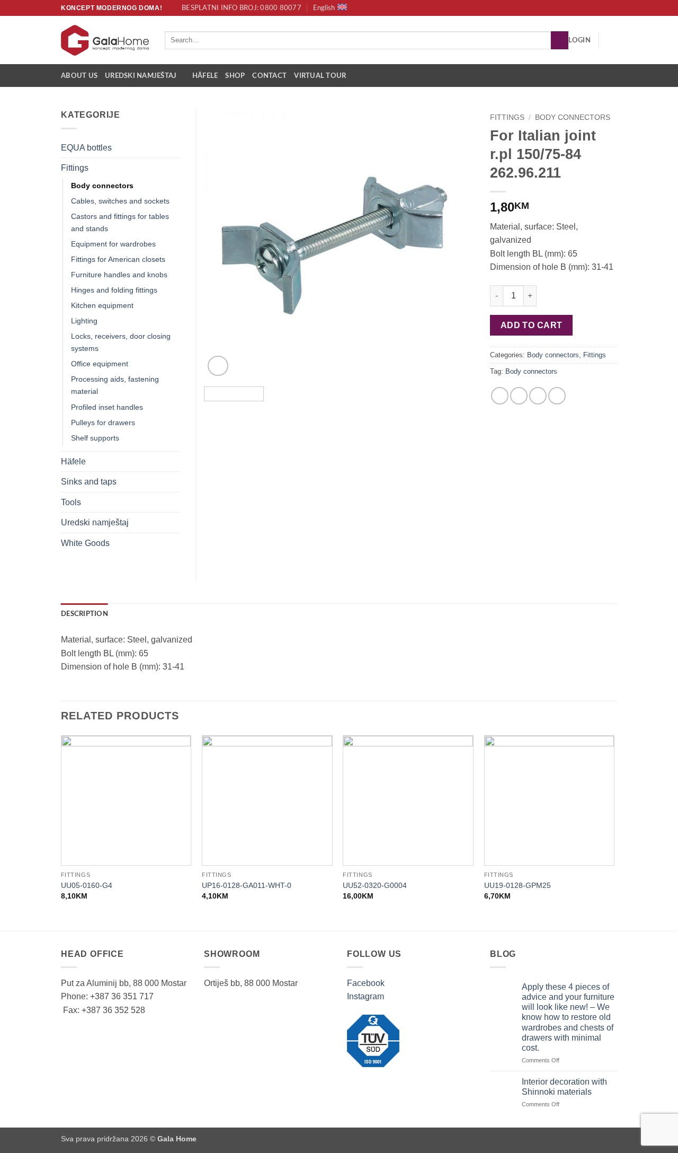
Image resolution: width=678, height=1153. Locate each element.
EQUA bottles (86, 147)
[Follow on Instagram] (612, 8)
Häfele (205, 76)
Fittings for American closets (118, 259)
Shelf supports (95, 438)
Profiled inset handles (107, 407)
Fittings (507, 117)
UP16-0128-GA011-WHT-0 (246, 885)
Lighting (84, 320)
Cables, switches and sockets (120, 201)
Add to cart (532, 325)
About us (79, 76)
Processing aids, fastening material (115, 385)
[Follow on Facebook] (602, 8)
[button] (579, 40)
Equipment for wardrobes (113, 244)
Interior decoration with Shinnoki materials (564, 1086)
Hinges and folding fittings (114, 290)
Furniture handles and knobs (119, 274)
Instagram (365, 996)
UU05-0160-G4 (86, 885)
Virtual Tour (320, 76)
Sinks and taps (89, 481)
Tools (71, 502)
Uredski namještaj (140, 76)
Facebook (366, 983)
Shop (235, 76)
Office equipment (99, 363)
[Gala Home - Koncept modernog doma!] (105, 40)
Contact (269, 76)
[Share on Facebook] (499, 395)
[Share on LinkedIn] (557, 395)
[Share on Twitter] (519, 395)
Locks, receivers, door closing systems (121, 342)
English (324, 8)
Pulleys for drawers (103, 422)
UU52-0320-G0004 (375, 885)
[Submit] (559, 40)
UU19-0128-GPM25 (517, 885)
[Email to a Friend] (538, 395)
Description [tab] (84, 614)
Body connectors (572, 117)
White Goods (85, 543)
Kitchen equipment (102, 305)
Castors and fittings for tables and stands (120, 222)
